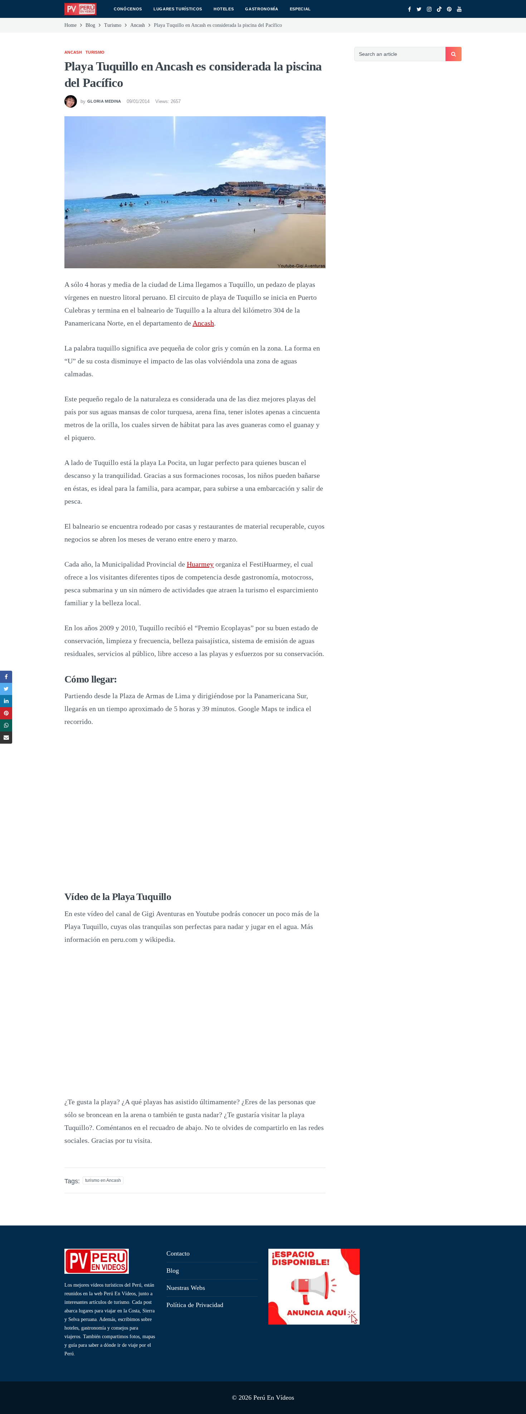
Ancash (73, 52)
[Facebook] (409, 9)
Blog (172, 1270)
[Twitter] (419, 9)
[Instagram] (429, 9)
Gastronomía (261, 9)
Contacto (178, 1253)
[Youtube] (459, 9)
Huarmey (200, 564)
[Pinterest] (449, 9)
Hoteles (224, 9)
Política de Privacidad (194, 1304)
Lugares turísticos (178, 9)
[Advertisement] (408, 191)
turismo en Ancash (103, 1180)
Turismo (95, 52)
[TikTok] (439, 9)
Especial (300, 9)
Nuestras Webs (185, 1287)
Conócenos (128, 9)
